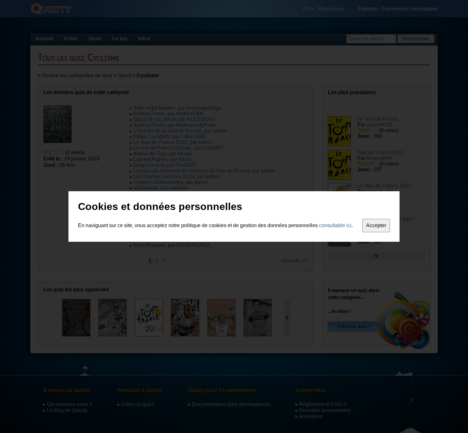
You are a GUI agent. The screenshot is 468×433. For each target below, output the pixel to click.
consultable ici (335, 225)
